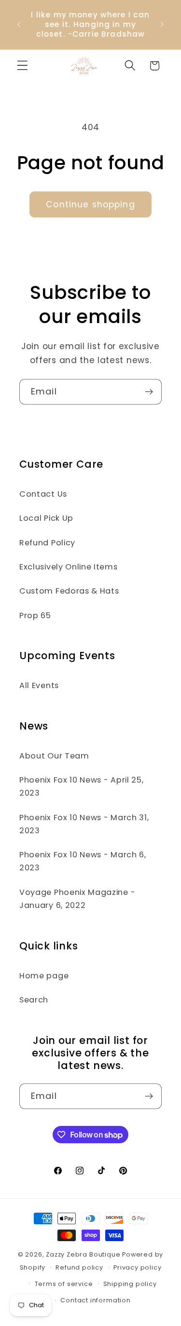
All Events (39, 685)
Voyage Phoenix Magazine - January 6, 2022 (77, 899)
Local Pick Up (46, 518)
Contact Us (43, 494)
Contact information (95, 1300)
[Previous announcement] (18, 24)
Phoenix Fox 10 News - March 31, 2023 (84, 824)
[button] (22, 66)
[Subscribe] (149, 392)
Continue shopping (90, 204)
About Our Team (54, 755)
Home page (44, 975)
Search (33, 999)
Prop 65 (35, 615)
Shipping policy (130, 1284)
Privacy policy (137, 1267)
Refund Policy (47, 542)
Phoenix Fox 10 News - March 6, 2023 (82, 861)
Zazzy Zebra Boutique (83, 1254)
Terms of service (64, 1284)
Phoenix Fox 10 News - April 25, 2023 (81, 786)
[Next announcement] (162, 24)
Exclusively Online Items (68, 566)
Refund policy (79, 1267)
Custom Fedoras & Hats (69, 590)
